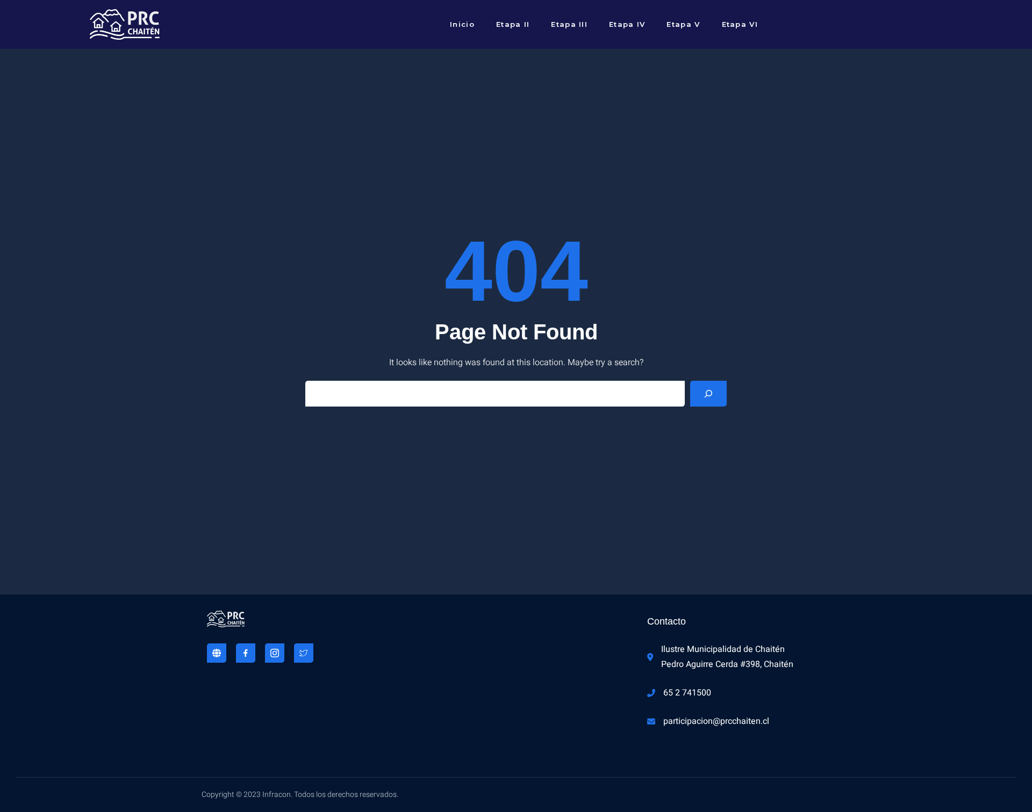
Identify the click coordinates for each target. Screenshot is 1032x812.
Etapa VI (740, 24)
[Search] (708, 394)
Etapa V (683, 24)
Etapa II (512, 24)
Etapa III (569, 24)
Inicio (462, 24)
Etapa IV (627, 24)
